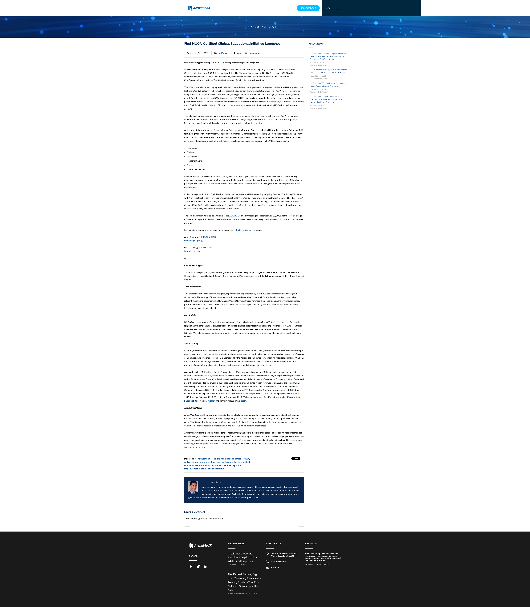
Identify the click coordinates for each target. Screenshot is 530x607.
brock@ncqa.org (192, 251)
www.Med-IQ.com (285, 397)
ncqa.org (206, 332)
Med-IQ (216, 458)
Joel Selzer (223, 53)
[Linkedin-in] (205, 566)
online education (193, 462)
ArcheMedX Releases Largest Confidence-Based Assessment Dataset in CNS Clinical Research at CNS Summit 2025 (328, 56)
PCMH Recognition (221, 465)
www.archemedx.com (194, 447)
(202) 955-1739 (204, 247)
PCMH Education (201, 465)
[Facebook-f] (190, 566)
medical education (231, 458)
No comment (252, 53)
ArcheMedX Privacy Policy (316, 564)
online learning (212, 462)
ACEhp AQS (235, 215)
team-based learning (212, 468)
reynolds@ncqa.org (193, 240)
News (239, 53)
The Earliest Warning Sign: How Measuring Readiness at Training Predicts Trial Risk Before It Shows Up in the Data (245, 582)
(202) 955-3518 (208, 237)
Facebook (189, 400)
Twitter (211, 400)
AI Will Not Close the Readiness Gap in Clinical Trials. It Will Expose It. (242, 557)
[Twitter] (198, 566)
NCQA (246, 458)
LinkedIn (241, 400)
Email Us (275, 567)
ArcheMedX (204, 458)
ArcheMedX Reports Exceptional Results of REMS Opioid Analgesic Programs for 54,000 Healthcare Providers (328, 99)
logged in (200, 518)
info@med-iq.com (242, 230)
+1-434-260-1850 (279, 561)
